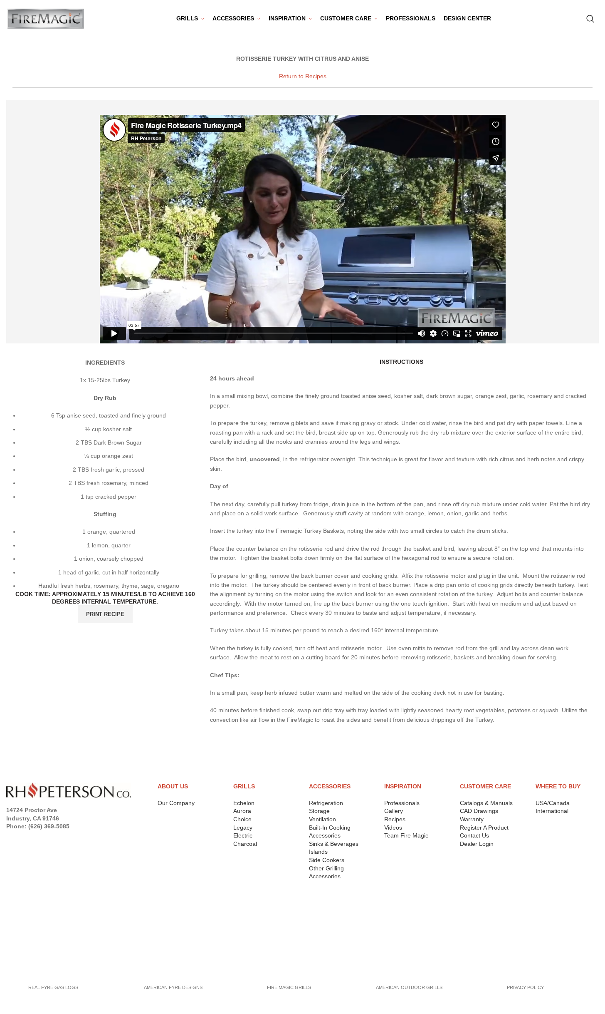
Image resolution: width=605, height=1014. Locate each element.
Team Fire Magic (406, 835)
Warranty (472, 819)
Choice (242, 819)
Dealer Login (477, 843)
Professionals (402, 803)
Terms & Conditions (38, 931)
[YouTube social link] (46, 837)
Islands (318, 851)
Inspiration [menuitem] (287, 18)
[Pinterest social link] (59, 837)
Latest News (26, 952)
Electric (242, 835)
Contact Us (474, 835)
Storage (319, 811)
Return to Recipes (302, 76)
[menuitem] (236, 18)
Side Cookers (326, 860)
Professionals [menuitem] (410, 18)
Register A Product (484, 827)
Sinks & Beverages (333, 843)
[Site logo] (45, 18)
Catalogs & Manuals (486, 803)
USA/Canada (553, 803)
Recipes (394, 819)
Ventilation (322, 819)
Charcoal (245, 843)
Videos (393, 827)
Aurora (242, 811)
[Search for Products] (590, 18)
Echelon (243, 803)
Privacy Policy (30, 910)
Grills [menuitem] (187, 18)
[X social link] (22, 837)
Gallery (393, 811)
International (552, 811)
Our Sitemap (26, 963)
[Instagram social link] (34, 837)
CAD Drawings (479, 811)
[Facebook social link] (11, 837)
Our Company (176, 803)
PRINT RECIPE (105, 614)
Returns (20, 920)
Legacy (242, 827)
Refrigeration (326, 803)
